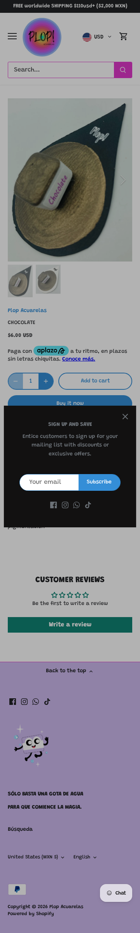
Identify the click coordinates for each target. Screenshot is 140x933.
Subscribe (99, 482)
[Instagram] (65, 505)
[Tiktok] (88, 505)
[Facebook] (53, 505)
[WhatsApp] (76, 505)
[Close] (125, 416)
